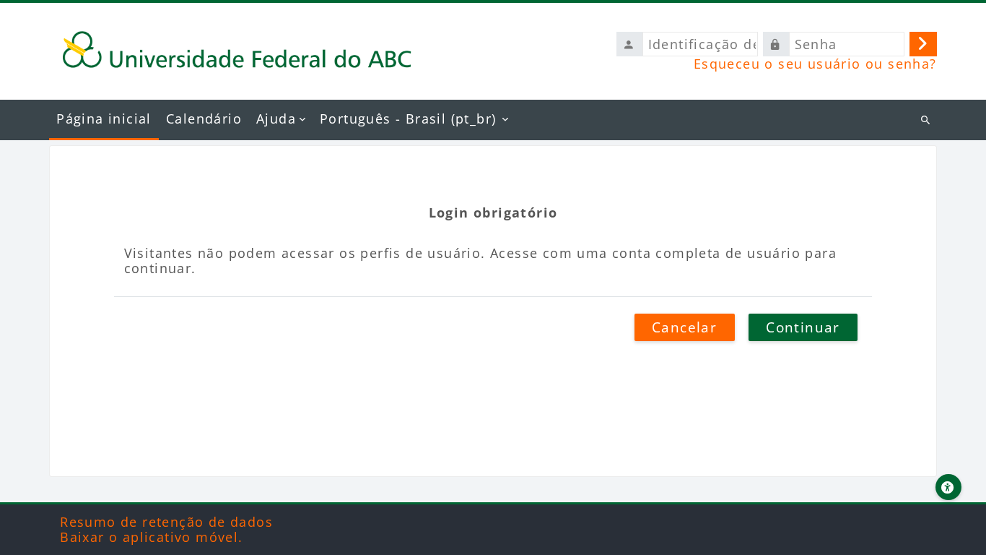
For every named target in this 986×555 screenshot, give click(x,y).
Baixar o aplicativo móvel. (151, 537)
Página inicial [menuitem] (104, 118)
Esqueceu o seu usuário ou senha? (815, 63)
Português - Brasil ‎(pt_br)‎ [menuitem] (408, 118)
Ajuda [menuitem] (276, 118)
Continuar (803, 327)
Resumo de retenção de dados (166, 521)
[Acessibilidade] (948, 487)
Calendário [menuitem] (204, 118)
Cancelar (684, 327)
